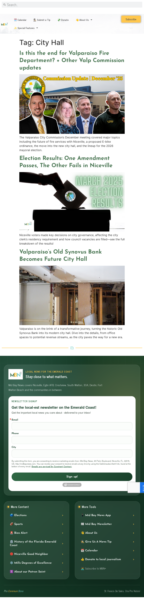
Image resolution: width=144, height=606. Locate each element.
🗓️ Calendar (20, 20)
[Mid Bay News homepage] (15, 374)
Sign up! (72, 476)
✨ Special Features (24, 28)
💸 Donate (63, 20)
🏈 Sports (16, 524)
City (14, 447)
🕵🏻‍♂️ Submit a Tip (41, 20)
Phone (15, 433)
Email (15, 420)
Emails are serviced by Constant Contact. (52, 467)
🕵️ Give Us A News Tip (96, 541)
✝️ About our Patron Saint (27, 571)
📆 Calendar (89, 550)
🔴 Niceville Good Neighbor (29, 554)
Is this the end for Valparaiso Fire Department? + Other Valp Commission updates (71, 61)
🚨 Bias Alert (18, 533)
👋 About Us (82, 20)
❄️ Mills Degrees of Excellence (31, 563)
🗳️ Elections (18, 515)
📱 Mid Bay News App (96, 515)
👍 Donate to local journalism (101, 559)
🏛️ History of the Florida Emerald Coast (33, 543)
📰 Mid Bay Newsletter (96, 524)
